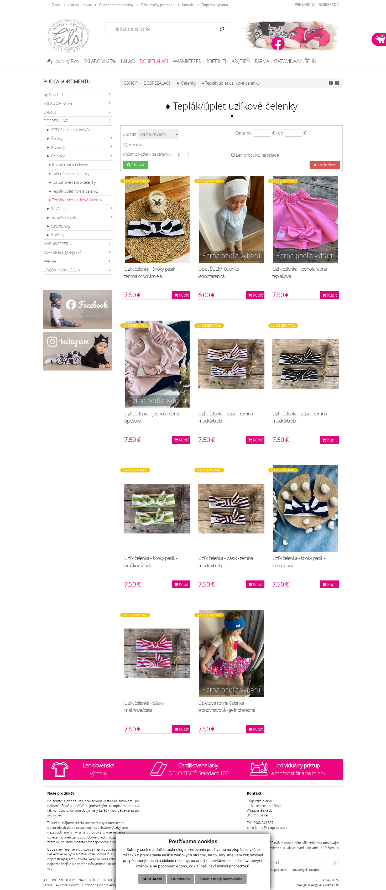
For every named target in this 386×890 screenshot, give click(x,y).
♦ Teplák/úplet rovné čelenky (73, 191)
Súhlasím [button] (152, 879)
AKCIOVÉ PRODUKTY (59, 880)
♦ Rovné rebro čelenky (68, 164)
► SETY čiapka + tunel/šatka (71, 129)
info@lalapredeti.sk (272, 827)
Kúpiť (183, 295)
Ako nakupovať (79, 5)
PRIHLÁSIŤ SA (305, 4)
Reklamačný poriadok (157, 5)
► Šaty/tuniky (58, 226)
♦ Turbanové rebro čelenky (72, 182)
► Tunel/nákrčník (61, 217)
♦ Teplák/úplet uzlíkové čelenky (75, 199)
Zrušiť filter (326, 164)
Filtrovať (137, 164)
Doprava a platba (215, 5)
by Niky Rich (67, 61)
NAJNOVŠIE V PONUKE (96, 880)
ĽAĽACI (128, 61)
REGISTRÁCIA (329, 4)
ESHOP (131, 83)
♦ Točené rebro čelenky (69, 173)
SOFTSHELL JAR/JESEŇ (228, 61)
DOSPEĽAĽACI (154, 61)
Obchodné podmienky (116, 5)
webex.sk (332, 885)
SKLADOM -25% (100, 61)
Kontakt (188, 5)
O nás (55, 5)
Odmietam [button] (180, 879)
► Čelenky (55, 155)
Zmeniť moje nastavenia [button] (220, 879)
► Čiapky (54, 138)
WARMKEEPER (187, 61)
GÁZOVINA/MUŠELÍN (295, 61)
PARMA (262, 61)
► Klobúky (55, 147)
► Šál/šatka (56, 208)
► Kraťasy (55, 234)
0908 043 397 (263, 823)
